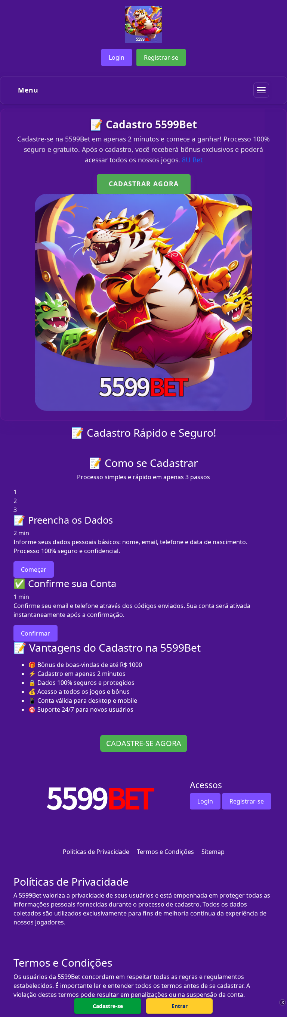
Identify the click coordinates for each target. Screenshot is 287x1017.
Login (116, 57)
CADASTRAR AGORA (144, 183)
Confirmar (35, 633)
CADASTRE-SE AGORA (143, 743)
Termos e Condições (165, 852)
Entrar (180, 1006)
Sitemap (213, 852)
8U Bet (192, 159)
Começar (33, 569)
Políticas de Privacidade (96, 852)
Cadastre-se (108, 1006)
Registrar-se (161, 57)
